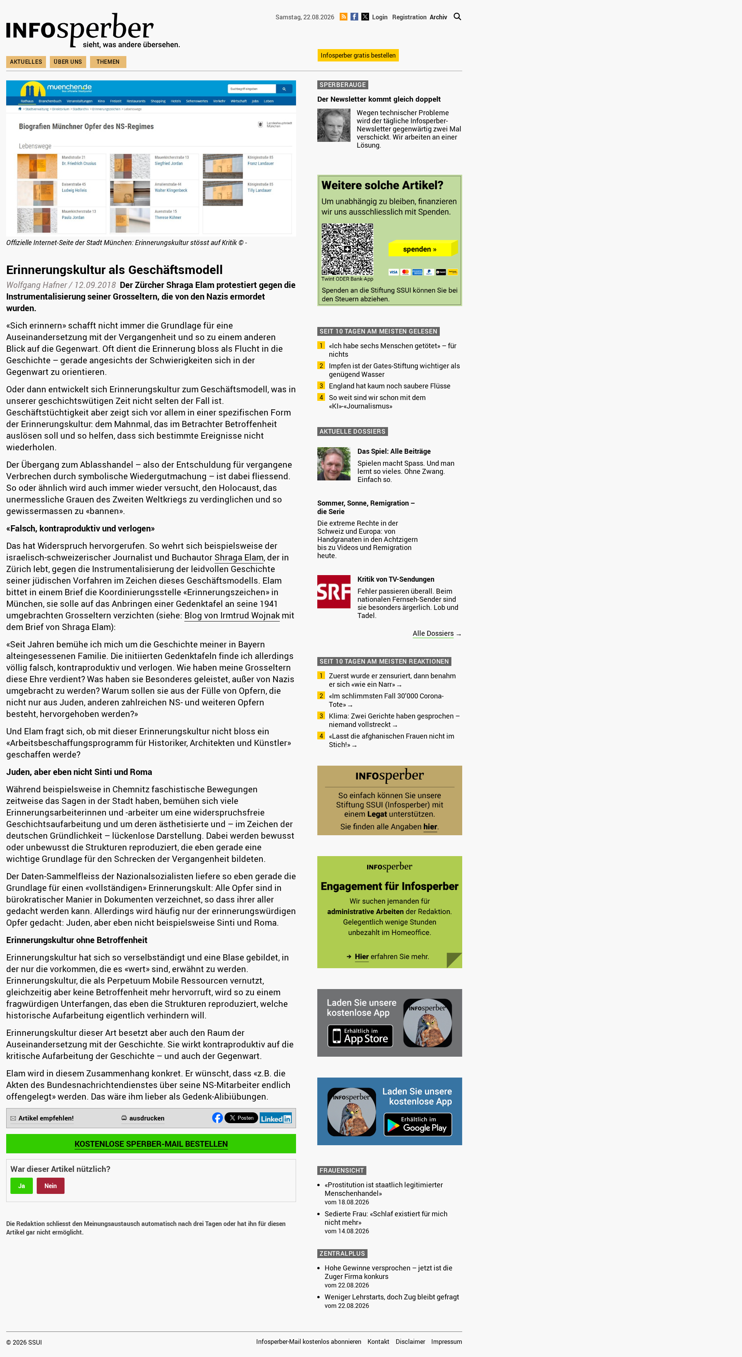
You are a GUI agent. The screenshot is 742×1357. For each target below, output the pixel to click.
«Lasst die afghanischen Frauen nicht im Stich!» (391, 740)
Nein (50, 1186)
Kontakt (379, 1341)
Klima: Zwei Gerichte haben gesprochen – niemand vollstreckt (394, 720)
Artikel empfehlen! (46, 1118)
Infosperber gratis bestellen (358, 55)
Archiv (438, 17)
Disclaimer (410, 1341)
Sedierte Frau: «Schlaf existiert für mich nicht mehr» (386, 1218)
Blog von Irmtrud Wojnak (232, 615)
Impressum (446, 1341)
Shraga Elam (239, 557)
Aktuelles (26, 61)
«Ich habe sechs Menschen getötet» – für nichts (392, 350)
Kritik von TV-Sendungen (395, 579)
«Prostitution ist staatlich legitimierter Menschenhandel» (384, 1189)
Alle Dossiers (433, 633)
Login (380, 17)
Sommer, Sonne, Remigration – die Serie (366, 507)
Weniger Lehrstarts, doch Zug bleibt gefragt (392, 1296)
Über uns (68, 61)
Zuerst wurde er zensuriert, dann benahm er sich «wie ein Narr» (392, 680)
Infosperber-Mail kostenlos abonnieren (308, 1341)
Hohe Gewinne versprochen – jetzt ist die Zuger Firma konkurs (389, 1272)
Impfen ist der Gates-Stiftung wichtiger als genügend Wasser (394, 370)
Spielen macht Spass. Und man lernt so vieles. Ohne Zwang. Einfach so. (405, 471)
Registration (409, 17)
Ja (21, 1186)
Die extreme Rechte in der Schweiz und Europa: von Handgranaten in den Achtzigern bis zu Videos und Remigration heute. (367, 539)
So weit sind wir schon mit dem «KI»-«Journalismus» (377, 401)
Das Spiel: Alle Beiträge (394, 451)
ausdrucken (147, 1118)
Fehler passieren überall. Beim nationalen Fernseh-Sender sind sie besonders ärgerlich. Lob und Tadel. (407, 603)
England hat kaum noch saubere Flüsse (390, 385)
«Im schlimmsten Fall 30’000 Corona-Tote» (386, 700)
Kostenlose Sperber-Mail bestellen (151, 1143)
